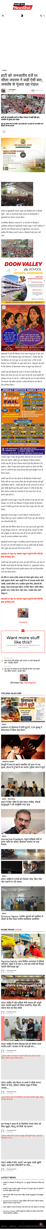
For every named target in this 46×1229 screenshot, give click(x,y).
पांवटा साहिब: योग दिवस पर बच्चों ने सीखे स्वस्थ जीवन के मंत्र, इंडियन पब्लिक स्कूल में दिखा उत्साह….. (21, 1085)
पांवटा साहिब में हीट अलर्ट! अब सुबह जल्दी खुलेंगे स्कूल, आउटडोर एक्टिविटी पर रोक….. (21, 1164)
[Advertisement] (23, 42)
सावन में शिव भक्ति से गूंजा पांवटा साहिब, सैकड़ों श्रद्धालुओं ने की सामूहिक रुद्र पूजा (20, 803)
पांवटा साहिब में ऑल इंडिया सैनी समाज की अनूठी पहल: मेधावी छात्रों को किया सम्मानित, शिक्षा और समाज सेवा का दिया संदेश (21, 1005)
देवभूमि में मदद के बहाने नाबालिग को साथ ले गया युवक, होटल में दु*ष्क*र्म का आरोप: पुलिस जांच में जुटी (23, 766)
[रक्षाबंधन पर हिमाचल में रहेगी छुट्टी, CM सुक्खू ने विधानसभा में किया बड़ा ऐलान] (23, 709)
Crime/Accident (8, 761)
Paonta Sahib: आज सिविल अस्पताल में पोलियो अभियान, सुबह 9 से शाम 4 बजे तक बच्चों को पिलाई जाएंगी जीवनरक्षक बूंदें (22, 964)
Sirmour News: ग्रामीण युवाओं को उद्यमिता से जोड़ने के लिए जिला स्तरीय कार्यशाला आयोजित (22, 917)
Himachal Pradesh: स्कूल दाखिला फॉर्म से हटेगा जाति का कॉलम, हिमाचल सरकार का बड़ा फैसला (21, 842)
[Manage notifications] (41, 1224)
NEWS (4, 724)
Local (18, 930)
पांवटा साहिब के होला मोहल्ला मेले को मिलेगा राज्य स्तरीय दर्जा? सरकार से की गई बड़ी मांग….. (21, 1045)
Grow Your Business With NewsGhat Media (32, 1226)
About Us (4, 1226)
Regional (11, 799)
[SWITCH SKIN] (22, 16)
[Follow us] (41, 16)
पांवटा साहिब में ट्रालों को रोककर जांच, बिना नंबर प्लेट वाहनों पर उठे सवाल (21, 880)
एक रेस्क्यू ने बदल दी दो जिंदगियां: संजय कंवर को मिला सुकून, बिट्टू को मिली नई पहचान (21, 1125)
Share (4, 97)
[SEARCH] (44, 15)
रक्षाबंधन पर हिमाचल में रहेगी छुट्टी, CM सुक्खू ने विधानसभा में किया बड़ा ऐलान (21, 728)
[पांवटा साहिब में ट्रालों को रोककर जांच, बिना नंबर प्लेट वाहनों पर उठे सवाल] (23, 861)
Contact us (12, 1226)
